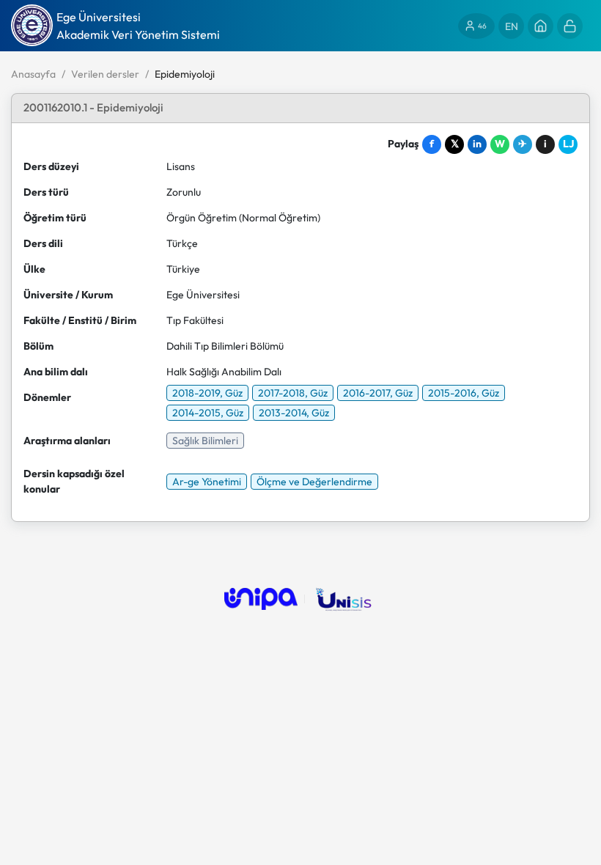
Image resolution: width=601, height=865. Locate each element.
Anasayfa (33, 74)
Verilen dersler (105, 74)
